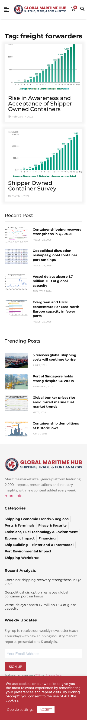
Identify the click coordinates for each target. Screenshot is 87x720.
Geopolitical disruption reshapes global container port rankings (55, 255)
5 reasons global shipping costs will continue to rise (54, 357)
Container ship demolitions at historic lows (56, 425)
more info (14, 496)
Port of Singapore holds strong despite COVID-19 (53, 378)
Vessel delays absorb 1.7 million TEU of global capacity (53, 281)
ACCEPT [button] (46, 709)
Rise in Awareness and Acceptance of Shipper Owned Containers (40, 103)
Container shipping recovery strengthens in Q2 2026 (57, 231)
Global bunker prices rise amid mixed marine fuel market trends (54, 402)
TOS (38, 675)
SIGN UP (15, 667)
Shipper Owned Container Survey (32, 186)
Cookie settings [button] (20, 710)
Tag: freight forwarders (43, 36)
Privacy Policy (54, 675)
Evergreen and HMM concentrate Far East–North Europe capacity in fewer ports (56, 309)
